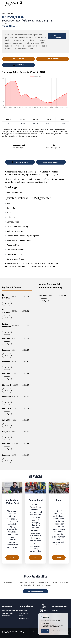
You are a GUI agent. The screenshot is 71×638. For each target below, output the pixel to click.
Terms (35, 632)
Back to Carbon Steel (7, 13)
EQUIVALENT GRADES (52, 59)
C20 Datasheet (57, 36)
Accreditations (24, 618)
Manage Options (57, 631)
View (12, 557)
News (21, 616)
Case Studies (23, 613)
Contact (55, 611)
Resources (6, 616)
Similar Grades (18, 59)
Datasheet (20, 65)
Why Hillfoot (23, 611)
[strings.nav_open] (68, 3)
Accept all (45, 631)
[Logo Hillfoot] (26, 3)
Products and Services (10, 611)
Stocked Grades (7, 613)
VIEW (7, 303)
